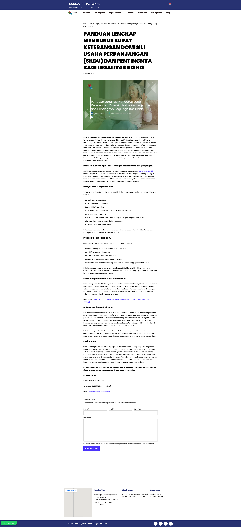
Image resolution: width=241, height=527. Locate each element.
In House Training (156, 497)
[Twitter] (153, 3)
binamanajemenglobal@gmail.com (101, 391)
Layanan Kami (115, 13)
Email (111, 409)
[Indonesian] (171, 4)
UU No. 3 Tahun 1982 (146, 171)
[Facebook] (148, 3)
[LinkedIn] (157, 3)
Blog (168, 13)
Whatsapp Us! (9, 523)
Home (85, 24)
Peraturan (142, 13)
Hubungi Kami (156, 13)
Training (131, 13)
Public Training (155, 494)
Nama (86, 409)
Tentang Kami (100, 13)
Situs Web (137, 409)
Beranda (86, 13)
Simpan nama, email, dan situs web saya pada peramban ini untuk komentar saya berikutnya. (119, 444)
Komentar (87, 417)
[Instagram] (161, 3)
